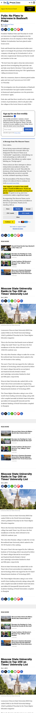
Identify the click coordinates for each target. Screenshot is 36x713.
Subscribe (28, 129)
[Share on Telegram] (8, 29)
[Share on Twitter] (5, 29)
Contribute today (30, 8)
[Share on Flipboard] (18, 29)
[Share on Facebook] (2, 29)
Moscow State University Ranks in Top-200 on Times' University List (16, 291)
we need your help (13, 183)
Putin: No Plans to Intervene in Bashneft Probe (14, 18)
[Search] (31, 3)
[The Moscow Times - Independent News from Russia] (11, 2)
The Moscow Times (8, 24)
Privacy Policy (17, 132)
